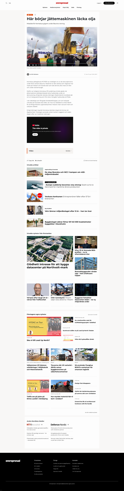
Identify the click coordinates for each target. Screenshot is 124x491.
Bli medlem (37, 466)
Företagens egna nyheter (36, 314)
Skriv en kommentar (91, 160)
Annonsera (37, 468)
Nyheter (45, 7)
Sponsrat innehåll (57, 471)
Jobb (72, 7)
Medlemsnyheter (55, 7)
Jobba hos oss (75, 468)
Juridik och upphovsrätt (59, 466)
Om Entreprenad (76, 471)
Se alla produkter (38, 474)
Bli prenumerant (38, 463)
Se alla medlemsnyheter (91, 412)
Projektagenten (38, 471)
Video (30, 14)
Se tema (68, 150)
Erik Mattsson (34, 74)
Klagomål (55, 468)
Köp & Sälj (66, 7)
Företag (79, 7)
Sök (10, 3)
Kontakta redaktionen (77, 463)
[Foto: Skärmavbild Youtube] (62, 46)
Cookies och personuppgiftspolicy (61, 463)
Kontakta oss (75, 466)
